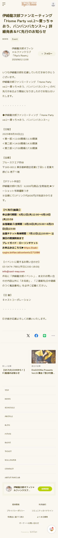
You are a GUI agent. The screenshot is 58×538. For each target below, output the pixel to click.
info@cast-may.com (13, 271)
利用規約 (42, 504)
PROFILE (9, 416)
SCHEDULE (10, 408)
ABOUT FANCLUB (12, 477)
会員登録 (44, 489)
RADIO (8, 442)
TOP (7, 390)
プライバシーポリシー (16, 511)
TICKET (8, 451)
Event (15, 39)
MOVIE (8, 434)
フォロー (48, 53)
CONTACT (9, 469)
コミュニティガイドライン (42, 511)
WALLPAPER (10, 460)
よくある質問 (42, 517)
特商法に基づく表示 (16, 517)
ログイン (53, 4)
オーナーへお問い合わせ (29, 523)
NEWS (5, 39)
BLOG (7, 425)
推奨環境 (15, 504)
